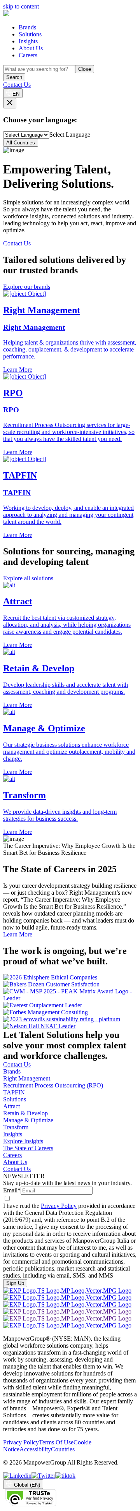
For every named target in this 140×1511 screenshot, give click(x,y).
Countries (63, 1449)
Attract (11, 1106)
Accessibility (35, 1449)
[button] (70, 615)
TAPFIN (14, 1092)
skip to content (21, 6)
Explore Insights (23, 1141)
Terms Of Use (56, 1442)
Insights (28, 41)
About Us (31, 48)
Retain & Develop (25, 1113)
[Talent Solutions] (6, 14)
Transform (15, 1127)
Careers (28, 55)
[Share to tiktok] (65, 1475)
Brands (27, 27)
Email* (12, 1190)
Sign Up (15, 1283)
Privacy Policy (59, 1205)
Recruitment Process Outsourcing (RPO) (53, 1085)
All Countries (20, 143)
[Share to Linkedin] (17, 1475)
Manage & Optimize (28, 1120)
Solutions (30, 34)
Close (84, 69)
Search (14, 77)
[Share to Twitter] (43, 1475)
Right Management (26, 1078)
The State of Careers (28, 1148)
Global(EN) (27, 1485)
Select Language (69, 134)
